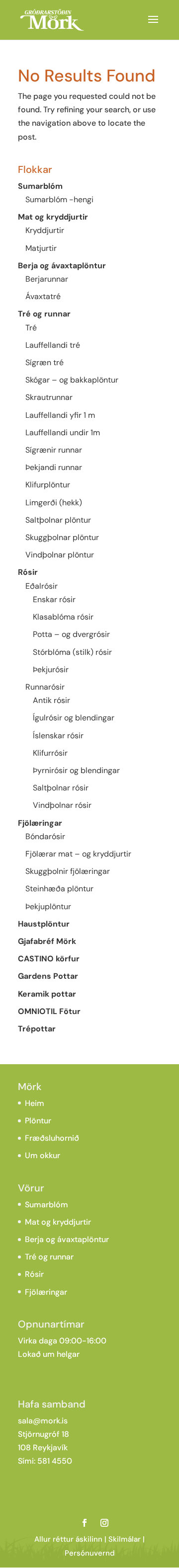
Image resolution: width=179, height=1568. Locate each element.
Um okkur (42, 1155)
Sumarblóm (40, 186)
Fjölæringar (40, 823)
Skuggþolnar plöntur (62, 537)
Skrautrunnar (49, 397)
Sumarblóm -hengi (59, 199)
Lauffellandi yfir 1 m (60, 415)
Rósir (28, 572)
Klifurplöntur (47, 484)
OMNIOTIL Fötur (49, 1011)
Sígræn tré (44, 362)
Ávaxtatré (43, 296)
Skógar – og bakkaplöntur (71, 380)
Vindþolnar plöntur (59, 554)
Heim (34, 1103)
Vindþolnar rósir (62, 805)
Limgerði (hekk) (53, 502)
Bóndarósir (45, 836)
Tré (31, 327)
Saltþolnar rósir (61, 788)
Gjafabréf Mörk (47, 941)
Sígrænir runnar (53, 450)
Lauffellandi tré (52, 345)
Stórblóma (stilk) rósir (72, 652)
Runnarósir (45, 687)
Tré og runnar (44, 314)
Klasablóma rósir (63, 617)
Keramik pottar (47, 994)
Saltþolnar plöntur (58, 520)
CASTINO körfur (49, 958)
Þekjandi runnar (53, 467)
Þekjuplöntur (48, 906)
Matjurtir (41, 248)
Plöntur (38, 1120)
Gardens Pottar (48, 976)
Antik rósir (51, 700)
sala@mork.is (43, 1420)
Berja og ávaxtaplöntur (62, 265)
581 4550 (54, 1461)
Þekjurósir (51, 669)
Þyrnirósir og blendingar (76, 770)
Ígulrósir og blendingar (73, 717)
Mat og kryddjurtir (53, 217)
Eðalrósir (41, 586)
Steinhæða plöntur (59, 888)
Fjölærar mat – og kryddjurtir (78, 854)
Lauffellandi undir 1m (62, 432)
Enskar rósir (54, 599)
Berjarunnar (46, 279)
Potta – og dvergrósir (71, 634)
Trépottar (37, 1028)
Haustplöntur (44, 924)
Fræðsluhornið (52, 1138)
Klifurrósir (50, 753)
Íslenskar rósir (58, 735)
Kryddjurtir (44, 230)
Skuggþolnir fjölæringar (67, 871)
